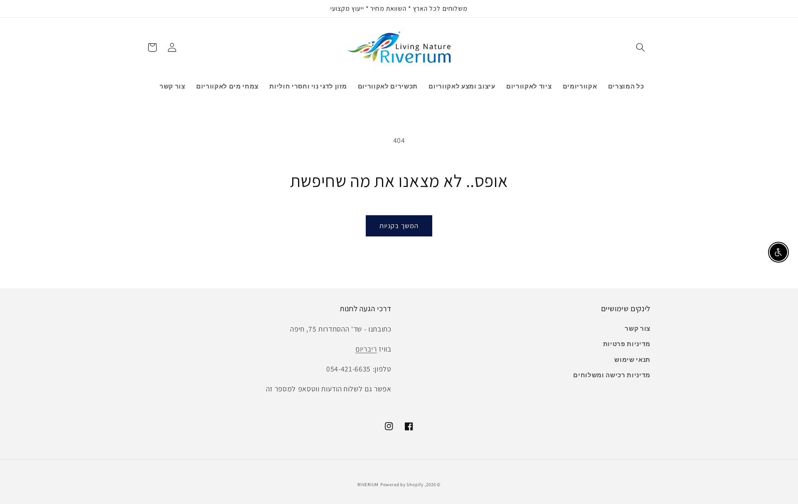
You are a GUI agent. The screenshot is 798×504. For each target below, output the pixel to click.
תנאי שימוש (632, 359)
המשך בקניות (399, 225)
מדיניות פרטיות (626, 343)
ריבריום (366, 349)
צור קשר (637, 328)
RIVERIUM (368, 484)
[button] (640, 47)
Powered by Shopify (402, 484)
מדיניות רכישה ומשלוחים (611, 375)
